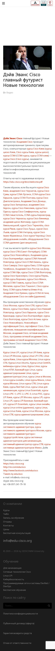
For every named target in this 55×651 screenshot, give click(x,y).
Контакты (8, 525)
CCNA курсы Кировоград (37, 215)
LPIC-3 (27, 393)
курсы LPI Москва (22, 397)
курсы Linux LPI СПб (32, 355)
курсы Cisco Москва (39, 248)
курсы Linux (41, 407)
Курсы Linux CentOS (40, 362)
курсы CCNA (9, 155)
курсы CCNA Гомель (13, 282)
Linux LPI (7, 575)
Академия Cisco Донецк (33, 201)
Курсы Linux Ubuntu (18, 362)
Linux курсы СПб (27, 383)
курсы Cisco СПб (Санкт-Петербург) (21, 251)
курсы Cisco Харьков (25, 312)
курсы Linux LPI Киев (31, 352)
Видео (9, 92)
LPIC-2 (19, 393)
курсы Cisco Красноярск (15, 275)
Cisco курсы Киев (25, 152)
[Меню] (3, 3)
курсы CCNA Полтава (24, 197)
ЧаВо (6, 514)
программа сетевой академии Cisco (28, 336)
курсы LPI (37, 397)
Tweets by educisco (13, 473)
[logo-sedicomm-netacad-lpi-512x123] (42, 3)
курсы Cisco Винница (37, 218)
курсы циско (41, 152)
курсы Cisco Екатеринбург (29, 315)
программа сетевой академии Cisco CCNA (25, 339)
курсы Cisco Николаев (22, 208)
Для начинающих (12, 568)
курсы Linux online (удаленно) (18, 407)
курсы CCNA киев (39, 155)
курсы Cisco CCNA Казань (27, 262)
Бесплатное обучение (14, 590)
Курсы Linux (33, 366)
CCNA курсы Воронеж (14, 279)
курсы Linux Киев (12, 411)
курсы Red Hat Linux (19, 386)
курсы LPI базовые (23, 400)
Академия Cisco (24, 141)
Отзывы (7, 521)
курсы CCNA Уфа (11, 272)
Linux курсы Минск (34, 380)
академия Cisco (20, 333)
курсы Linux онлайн (38, 404)
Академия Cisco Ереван (15, 293)
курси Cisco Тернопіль (31, 225)
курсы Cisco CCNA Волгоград (36, 272)
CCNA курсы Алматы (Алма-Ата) (25, 289)
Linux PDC (37, 393)
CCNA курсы (23, 155)
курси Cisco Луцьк (25, 228)
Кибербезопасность (13, 579)
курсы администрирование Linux (31, 414)
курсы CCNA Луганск (20, 194)
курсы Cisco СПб (26, 305)
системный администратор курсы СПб (23, 444)
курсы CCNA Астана (38, 293)
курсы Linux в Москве (39, 376)
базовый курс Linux (24, 369)
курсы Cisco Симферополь (25, 211)
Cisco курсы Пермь (38, 275)
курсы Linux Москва (32, 411)
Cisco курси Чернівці (34, 235)
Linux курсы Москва (26, 359)
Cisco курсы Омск (26, 265)
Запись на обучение (13, 517)
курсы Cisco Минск (36, 279)
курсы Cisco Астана (31, 319)
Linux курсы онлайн (13, 380)
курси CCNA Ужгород (21, 232)
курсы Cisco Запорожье (15, 204)
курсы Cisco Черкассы (14, 218)
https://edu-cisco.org (13, 463)
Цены (6, 529)
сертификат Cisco (34, 326)
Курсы (6, 510)
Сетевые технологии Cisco (17, 571)
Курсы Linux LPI (11, 352)
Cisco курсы (22, 159)
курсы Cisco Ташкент (24, 286)
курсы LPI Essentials (17, 404)
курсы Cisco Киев (35, 148)
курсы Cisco (9, 159)
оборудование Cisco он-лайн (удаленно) (24, 296)
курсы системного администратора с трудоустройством (27, 434)
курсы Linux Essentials (29, 390)
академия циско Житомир (17, 221)
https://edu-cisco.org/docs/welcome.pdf (22, 181)
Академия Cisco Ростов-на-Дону (32, 268)
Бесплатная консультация (16, 533)
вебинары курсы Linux (14, 366)
